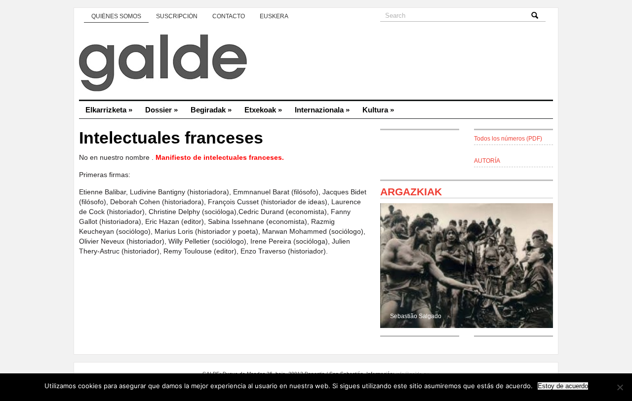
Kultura (378, 110)
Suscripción (177, 16)
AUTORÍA (487, 160)
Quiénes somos (116, 16)
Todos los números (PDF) (508, 138)
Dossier (161, 110)
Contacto (228, 16)
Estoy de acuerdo (563, 386)
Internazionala (322, 110)
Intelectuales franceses (171, 138)
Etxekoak (263, 110)
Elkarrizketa (108, 110)
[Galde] (316, 64)
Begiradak (211, 110)
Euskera (274, 16)
